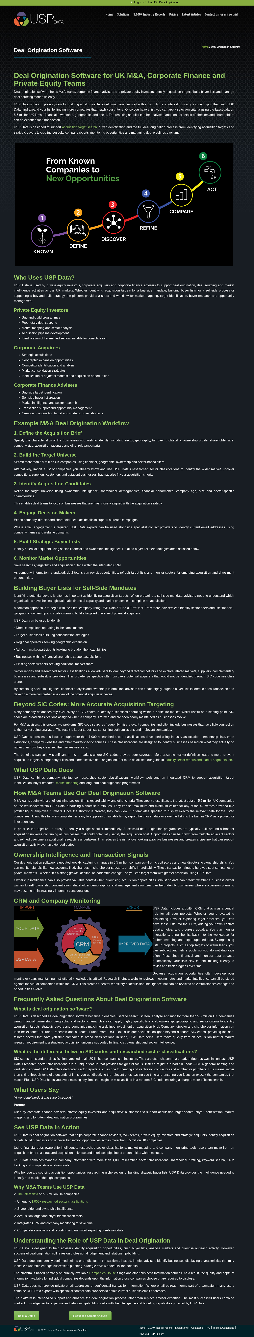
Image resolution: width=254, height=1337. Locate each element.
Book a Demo (26, 1315)
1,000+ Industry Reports (149, 14)
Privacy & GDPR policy (151, 1334)
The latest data (27, 1194)
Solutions (123, 14)
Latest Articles (191, 14)
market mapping (67, 783)
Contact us (197, 1327)
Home (109, 14)
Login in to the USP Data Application (156, 2)
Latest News (182, 1327)
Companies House (102, 1273)
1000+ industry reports (160, 1327)
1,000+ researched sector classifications (60, 1201)
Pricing (173, 14)
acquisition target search (79, 127)
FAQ (208, 1327)
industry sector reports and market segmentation (198, 760)
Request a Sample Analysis (90, 1315)
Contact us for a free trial (221, 14)
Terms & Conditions (223, 1327)
